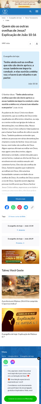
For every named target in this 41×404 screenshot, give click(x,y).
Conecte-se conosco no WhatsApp (20, 399)
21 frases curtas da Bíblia (16, 216)
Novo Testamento (31, 18)
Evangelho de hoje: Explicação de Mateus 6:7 (19, 335)
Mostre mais (20, 199)
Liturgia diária (13, 356)
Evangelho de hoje (15, 18)
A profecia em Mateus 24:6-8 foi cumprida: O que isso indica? (20, 302)
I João (7, 20)
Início (3, 18)
